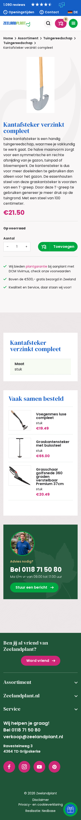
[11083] (58, 246)
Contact (52, 12)
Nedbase (49, 811)
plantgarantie (36, 266)
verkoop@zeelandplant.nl (33, 737)
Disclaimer (40, 800)
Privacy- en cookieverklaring (40, 804)
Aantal (9, 238)
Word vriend (37, 660)
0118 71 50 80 (25, 730)
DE (76, 12)
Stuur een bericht (31, 587)
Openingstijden (21, 12)
